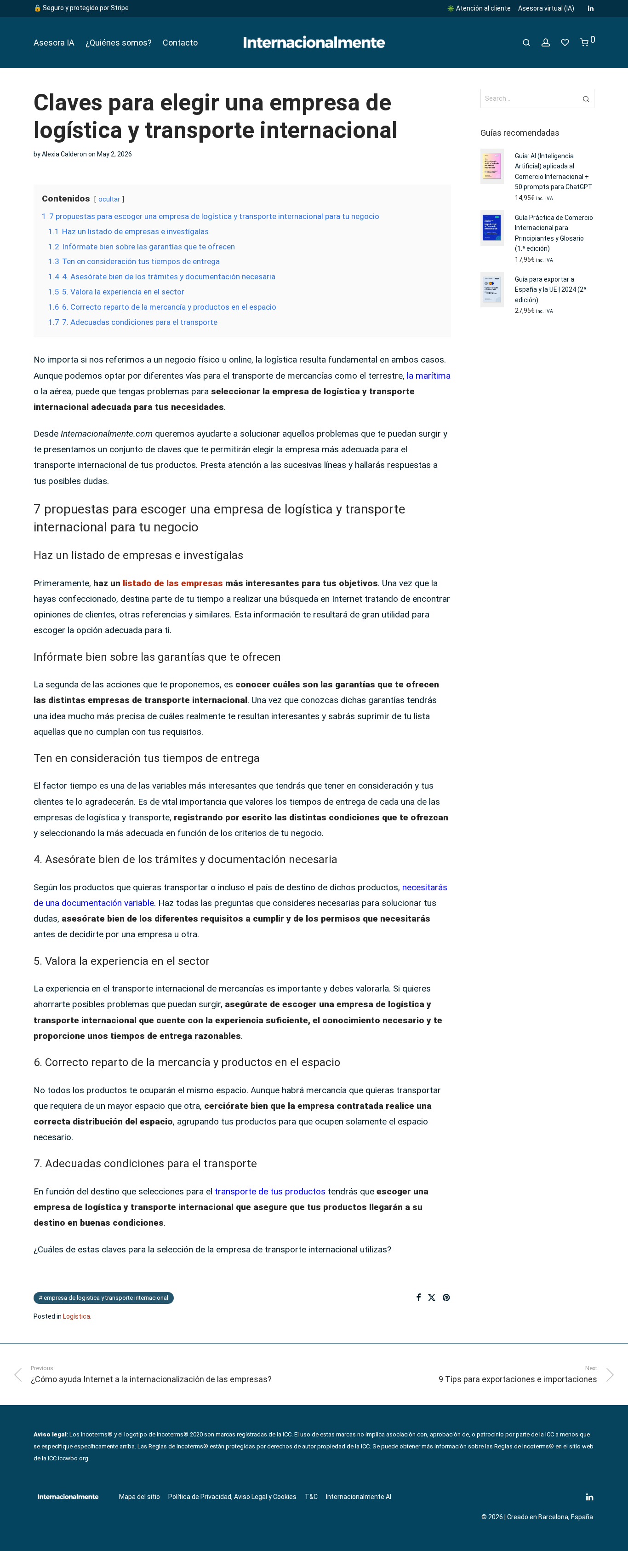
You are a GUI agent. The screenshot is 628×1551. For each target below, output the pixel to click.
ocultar (109, 199)
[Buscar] (526, 43)
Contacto (180, 42)
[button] (586, 98)
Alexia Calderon (64, 154)
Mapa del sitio (139, 1496)
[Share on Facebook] (418, 1298)
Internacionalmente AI (358, 1496)
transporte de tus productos (270, 1191)
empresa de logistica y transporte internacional (106, 1297)
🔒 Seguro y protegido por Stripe (81, 8)
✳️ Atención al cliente (479, 8)
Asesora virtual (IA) (546, 8)
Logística (76, 1316)
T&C (311, 1496)
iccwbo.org (73, 1458)
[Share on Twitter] (432, 1298)
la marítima (429, 375)
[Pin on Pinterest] (447, 1298)
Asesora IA (54, 42)
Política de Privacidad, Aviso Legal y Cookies (232, 1496)
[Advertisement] (537, 473)
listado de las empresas (171, 583)
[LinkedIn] (591, 8)
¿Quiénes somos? (119, 42)
